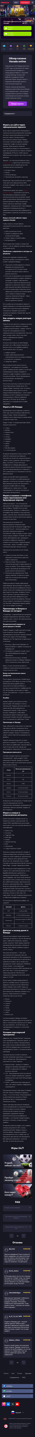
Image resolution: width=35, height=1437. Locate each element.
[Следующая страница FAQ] (24, 1236)
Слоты (6, 1373)
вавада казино (7, 163)
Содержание (14, 1377)
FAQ (23, 1377)
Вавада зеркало (17, 104)
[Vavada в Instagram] (4, 1404)
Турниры (28, 1373)
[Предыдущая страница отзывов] (11, 1363)
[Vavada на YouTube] (17, 1404)
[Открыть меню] (32, 2)
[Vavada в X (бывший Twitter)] (13, 1404)
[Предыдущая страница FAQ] (11, 1236)
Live (12, 1373)
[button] (33, 11)
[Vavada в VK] (8, 1404)
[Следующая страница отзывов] (24, 1363)
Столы (19, 1373)
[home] (5, 2)
